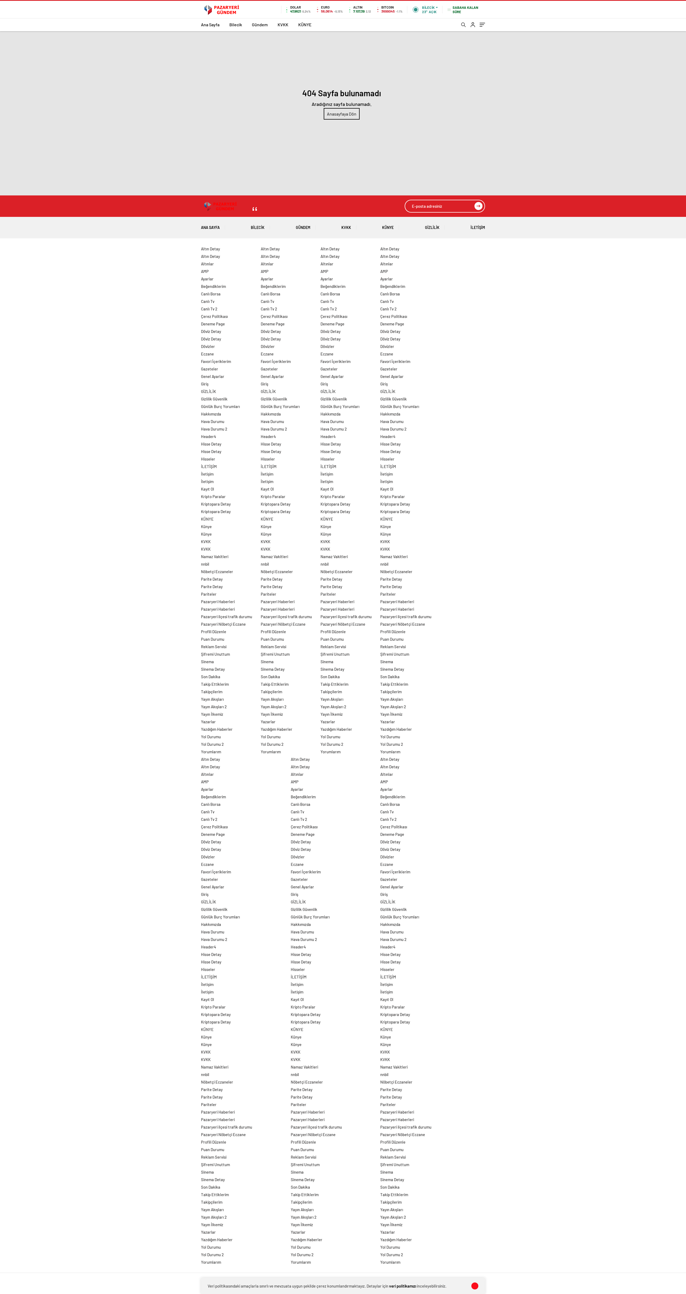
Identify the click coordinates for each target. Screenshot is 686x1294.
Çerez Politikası (214, 316)
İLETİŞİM (478, 227)
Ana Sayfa (210, 24)
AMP (205, 271)
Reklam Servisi (213, 646)
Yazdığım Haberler (217, 729)
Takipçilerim (211, 691)
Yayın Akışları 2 (214, 706)
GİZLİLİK (432, 227)
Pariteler (209, 594)
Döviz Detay (211, 331)
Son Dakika (210, 676)
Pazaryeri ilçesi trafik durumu (226, 616)
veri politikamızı (402, 1286)
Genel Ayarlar (212, 376)
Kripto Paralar (213, 496)
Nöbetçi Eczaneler (217, 571)
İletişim (207, 474)
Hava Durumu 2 (214, 429)
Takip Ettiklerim (215, 684)
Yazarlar (208, 721)
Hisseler (208, 459)
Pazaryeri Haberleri (218, 601)
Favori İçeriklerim (216, 361)
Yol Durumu (211, 736)
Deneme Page (213, 323)
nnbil (205, 564)
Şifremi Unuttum (215, 654)
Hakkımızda (211, 413)
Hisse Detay (211, 444)
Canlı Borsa (211, 293)
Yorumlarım (211, 751)
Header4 (208, 436)
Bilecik (235, 24)
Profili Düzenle (213, 631)
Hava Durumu (212, 421)
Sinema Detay (213, 669)
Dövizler (208, 346)
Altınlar (207, 263)
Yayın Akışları (212, 699)
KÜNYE (305, 24)
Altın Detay (210, 248)
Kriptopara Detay (216, 504)
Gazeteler (209, 368)
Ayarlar (207, 278)
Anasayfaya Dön (341, 113)
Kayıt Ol (207, 489)
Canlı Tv (207, 301)
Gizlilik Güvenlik (214, 398)
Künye (206, 526)
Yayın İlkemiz (212, 714)
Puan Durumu (212, 639)
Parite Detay (212, 579)
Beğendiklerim (213, 286)
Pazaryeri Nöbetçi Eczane (223, 624)
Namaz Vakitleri (214, 556)
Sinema (207, 661)
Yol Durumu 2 (212, 744)
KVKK (283, 24)
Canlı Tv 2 (209, 308)
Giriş (204, 383)
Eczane (207, 353)
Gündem (260, 24)
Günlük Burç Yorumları (220, 406)
